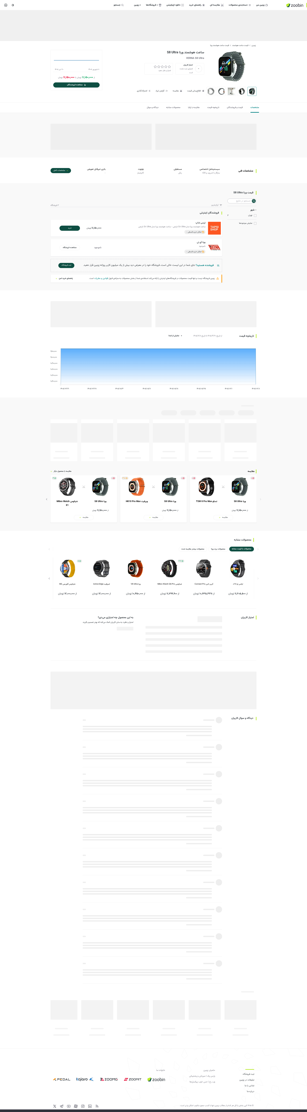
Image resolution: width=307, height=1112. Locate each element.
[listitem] (223, 499)
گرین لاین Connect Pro (204, 584)
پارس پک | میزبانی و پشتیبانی (202, 1076)
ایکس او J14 (238, 584)
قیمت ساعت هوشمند (240, 45)
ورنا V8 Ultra (136, 584)
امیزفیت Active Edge (101, 584)
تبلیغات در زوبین (246, 1080)
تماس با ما (249, 1085)
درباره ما (250, 1091)
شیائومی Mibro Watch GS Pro (169, 584)
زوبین (254, 45)
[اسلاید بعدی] (47, 499)
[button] (137, 228)
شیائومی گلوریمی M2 (67, 584)
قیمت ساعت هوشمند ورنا (219, 45)
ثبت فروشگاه (248, 1074)
